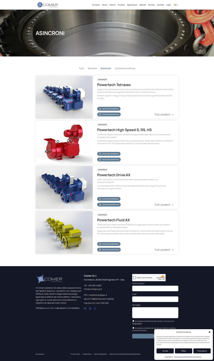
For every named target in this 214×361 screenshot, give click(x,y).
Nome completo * (138, 283)
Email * (134, 294)
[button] (209, 332)
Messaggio (136, 305)
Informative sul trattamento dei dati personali (187, 357)
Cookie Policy (169, 357)
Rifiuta (183, 351)
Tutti (81, 68)
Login (168, 5)
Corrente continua (125, 68)
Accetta (165, 351)
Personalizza (202, 351)
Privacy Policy (137, 323)
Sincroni (92, 68)
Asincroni (106, 68)
